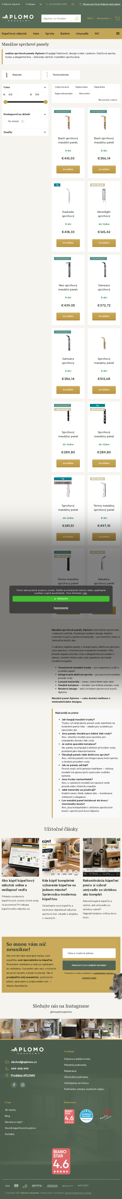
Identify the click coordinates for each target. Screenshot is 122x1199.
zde (85, 593)
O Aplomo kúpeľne (11, 4)
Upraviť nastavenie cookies (78, 1193)
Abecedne (84, 93)
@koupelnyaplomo (61, 1011)
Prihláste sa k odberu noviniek (89, 965)
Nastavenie (61, 608)
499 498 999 (20, 1068)
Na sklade (15, 121)
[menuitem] (36, 33)
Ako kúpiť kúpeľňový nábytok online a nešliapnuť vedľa (18, 885)
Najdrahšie (99, 87)
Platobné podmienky (75, 1065)
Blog (7, 1116)
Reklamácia (70, 1071)
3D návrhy (10, 1110)
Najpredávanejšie (64, 93)
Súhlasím (62, 598)
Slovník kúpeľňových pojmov (20, 1128)
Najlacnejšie (82, 87)
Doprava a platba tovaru (77, 1059)
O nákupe (30, 4)
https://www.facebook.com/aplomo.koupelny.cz (14, 1084)
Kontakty (10, 1134)
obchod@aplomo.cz (24, 1062)
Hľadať (77, 18)
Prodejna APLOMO (23, 1075)
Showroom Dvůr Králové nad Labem (101, 4)
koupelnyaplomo (23, 1084)
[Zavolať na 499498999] (56, 4)
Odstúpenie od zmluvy (76, 1083)
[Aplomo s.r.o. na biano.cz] (61, 1161)
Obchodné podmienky (76, 1077)
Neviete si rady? (14, 1122)
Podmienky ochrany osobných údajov (84, 1089)
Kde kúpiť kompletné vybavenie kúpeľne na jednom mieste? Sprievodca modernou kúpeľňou (59, 890)
